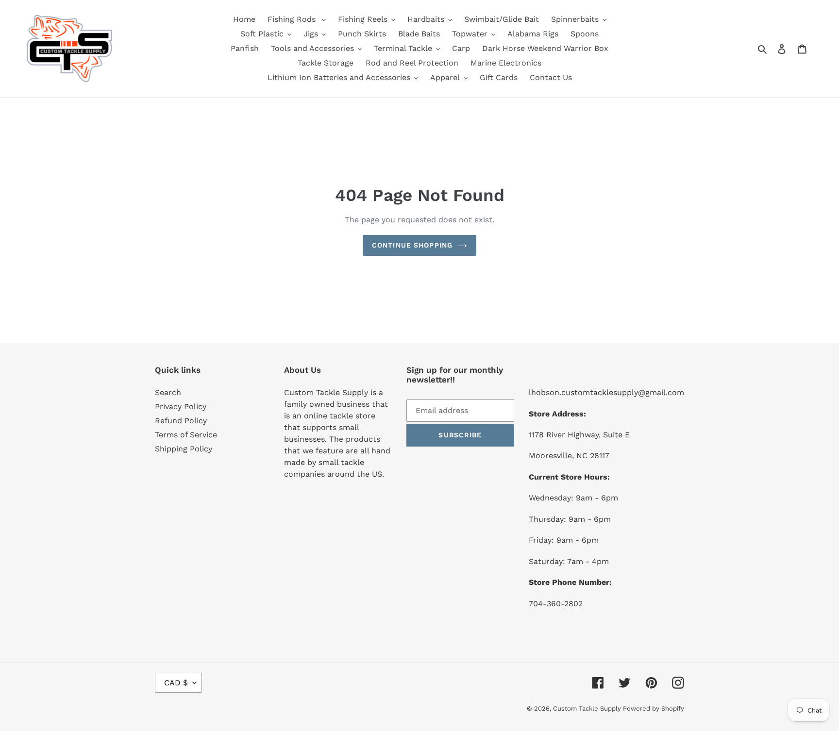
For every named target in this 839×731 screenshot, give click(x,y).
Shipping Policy (183, 448)
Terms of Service (186, 434)
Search (168, 392)
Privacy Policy (180, 406)
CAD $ (176, 682)
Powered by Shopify (653, 708)
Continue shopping (412, 245)
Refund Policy (181, 420)
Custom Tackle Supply (588, 708)
